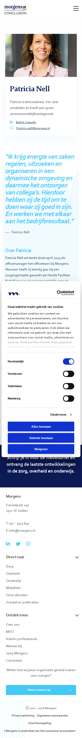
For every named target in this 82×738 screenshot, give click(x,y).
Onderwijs (13, 581)
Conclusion (14, 661)
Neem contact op (39, 690)
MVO (10, 632)
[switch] (68, 374)
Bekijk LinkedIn (26, 122)
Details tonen (58, 414)
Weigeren (41, 449)
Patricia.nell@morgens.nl (33, 128)
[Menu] (75, 6)
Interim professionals (21, 639)
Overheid (13, 574)
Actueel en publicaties (22, 602)
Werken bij (14, 646)
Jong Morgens (16, 653)
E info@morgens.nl (20, 531)
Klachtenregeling (39, 723)
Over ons (12, 625)
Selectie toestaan (41, 437)
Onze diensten (17, 595)
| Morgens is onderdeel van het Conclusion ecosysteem (39, 731)
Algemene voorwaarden (52, 715)
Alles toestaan (41, 426)
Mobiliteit (13, 588)
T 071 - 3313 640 (17, 523)
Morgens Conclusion (15, 10)
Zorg (9, 566)
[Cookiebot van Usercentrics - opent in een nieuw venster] (57, 292)
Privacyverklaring (23, 715)
